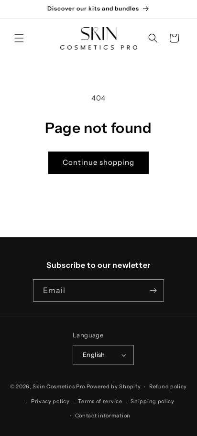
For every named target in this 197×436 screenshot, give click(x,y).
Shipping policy (153, 401)
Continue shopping (98, 162)
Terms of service (100, 401)
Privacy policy (50, 401)
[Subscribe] (153, 290)
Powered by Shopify (114, 386)
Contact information (103, 415)
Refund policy (168, 386)
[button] (19, 38)
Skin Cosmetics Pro (59, 386)
